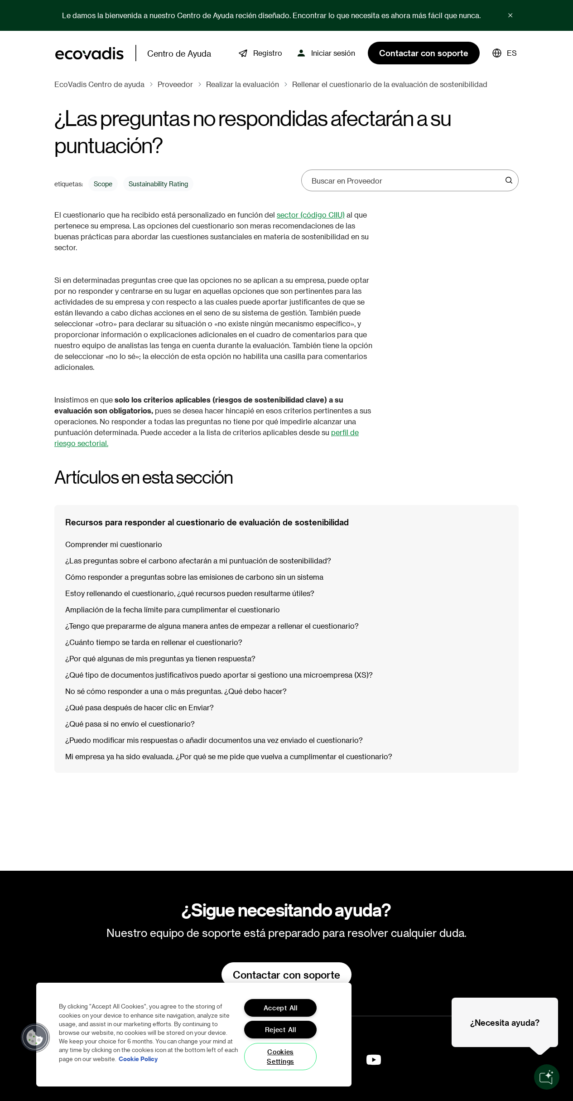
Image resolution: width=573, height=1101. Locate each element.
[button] (505, 53)
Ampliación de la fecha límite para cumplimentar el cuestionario (172, 609)
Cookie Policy (138, 1058)
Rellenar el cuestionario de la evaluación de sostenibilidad (389, 84)
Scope (103, 184)
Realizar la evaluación (242, 84)
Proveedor (175, 84)
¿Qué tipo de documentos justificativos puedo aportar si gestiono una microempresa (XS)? (219, 674)
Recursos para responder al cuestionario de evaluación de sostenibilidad (207, 522)
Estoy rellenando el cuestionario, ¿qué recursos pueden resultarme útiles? (189, 593)
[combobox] (407, 180)
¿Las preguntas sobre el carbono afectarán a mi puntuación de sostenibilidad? (198, 560)
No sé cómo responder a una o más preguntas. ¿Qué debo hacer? (176, 691)
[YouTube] (373, 1059)
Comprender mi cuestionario (113, 544)
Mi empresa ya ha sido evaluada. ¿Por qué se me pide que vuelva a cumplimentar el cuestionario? (228, 756)
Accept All (281, 1008)
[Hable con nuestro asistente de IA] (546, 1077)
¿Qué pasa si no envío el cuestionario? (130, 723)
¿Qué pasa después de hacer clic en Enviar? (139, 707)
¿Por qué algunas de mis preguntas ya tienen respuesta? (160, 658)
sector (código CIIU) (311, 214)
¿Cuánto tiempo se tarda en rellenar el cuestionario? (153, 642)
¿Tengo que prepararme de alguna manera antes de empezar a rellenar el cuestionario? (212, 625)
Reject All (280, 1029)
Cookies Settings (280, 1056)
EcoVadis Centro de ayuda (99, 84)
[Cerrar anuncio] (510, 15)
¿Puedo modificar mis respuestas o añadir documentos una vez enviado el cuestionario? (214, 740)
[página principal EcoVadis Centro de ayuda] (89, 53)
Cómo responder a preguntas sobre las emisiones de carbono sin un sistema (194, 576)
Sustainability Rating (158, 184)
